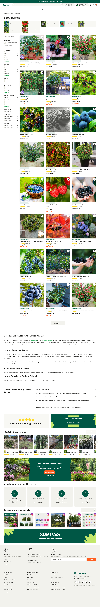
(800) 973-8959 (50, 475)
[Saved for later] (42, 37)
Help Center (30, 579)
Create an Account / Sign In (34, 562)
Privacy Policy (54, 574)
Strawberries (26, 344)
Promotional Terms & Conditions (58, 589)
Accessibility (54, 584)
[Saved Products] (93, 5)
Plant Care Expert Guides (10, 579)
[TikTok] (79, 582)
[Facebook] (82, 582)
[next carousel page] (96, 441)
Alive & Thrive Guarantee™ (57, 577)
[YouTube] (86, 582)
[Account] (90, 5)
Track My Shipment (32, 560)
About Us (6, 574)
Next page (56, 323)
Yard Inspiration (7, 592)
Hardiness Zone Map (32, 584)
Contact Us (6, 564)
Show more (6, 61)
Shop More (92, 9)
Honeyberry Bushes (47, 340)
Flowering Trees (42, 9)
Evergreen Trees (26, 9)
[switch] (5, 43)
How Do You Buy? (73, 426)
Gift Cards (6, 584)
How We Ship (30, 582)
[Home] (6, 5)
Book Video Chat (49, 472)
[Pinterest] (90, 582)
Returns (52, 579)
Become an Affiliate (8, 589)
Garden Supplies (84, 9)
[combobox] (11, 36)
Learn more (58, 1)
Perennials (67, 9)
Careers (5, 577)
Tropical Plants (59, 9)
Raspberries (34, 340)
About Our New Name (32, 589)
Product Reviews (8, 587)
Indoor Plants (75, 9)
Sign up (91, 559)
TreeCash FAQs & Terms (33, 587)
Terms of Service (55, 582)
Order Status (30, 574)
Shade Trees (51, 9)
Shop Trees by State (8, 582)
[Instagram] (75, 582)
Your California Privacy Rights (58, 587)
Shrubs (34, 9)
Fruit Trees (17, 9)
